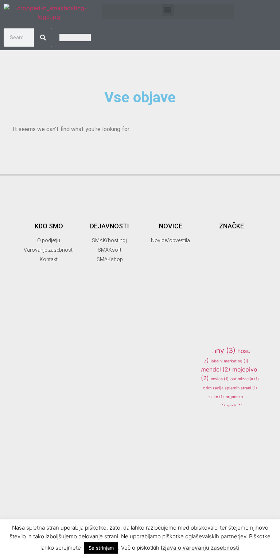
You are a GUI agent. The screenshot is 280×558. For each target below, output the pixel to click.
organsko (212, 396)
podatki (217, 414)
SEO (247, 443)
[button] (168, 10)
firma (218, 293)
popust (210, 423)
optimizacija (244, 379)
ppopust (232, 423)
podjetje (239, 414)
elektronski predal (220, 284)
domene (221, 266)
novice (220, 379)
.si (222, 215)
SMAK (225, 455)
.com (208, 215)
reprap (219, 441)
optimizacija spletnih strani (229, 388)
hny (224, 350)
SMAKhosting (229, 477)
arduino (231, 246)
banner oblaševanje (222, 257)
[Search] (43, 37)
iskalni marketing (229, 361)
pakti (234, 405)
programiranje (225, 431)
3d (239, 213)
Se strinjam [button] (101, 548)
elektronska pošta (230, 274)
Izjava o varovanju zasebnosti (200, 547)
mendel (215, 369)
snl (211, 501)
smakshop (229, 489)
